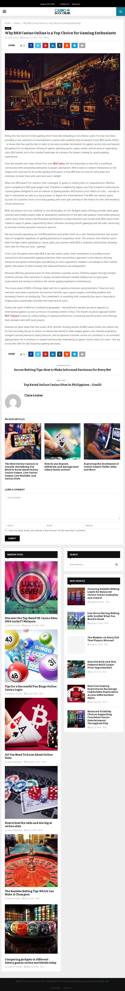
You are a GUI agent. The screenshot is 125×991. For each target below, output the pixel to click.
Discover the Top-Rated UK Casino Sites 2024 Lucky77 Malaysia (31, 620)
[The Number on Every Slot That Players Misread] (76, 645)
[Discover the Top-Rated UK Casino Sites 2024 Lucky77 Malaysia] (31, 587)
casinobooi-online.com (98, 981)
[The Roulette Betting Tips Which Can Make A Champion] (31, 860)
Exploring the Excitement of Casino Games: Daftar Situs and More (101, 467)
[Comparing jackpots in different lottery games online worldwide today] (31, 929)
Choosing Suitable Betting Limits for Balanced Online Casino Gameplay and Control (103, 593)
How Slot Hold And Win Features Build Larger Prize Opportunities (101, 664)
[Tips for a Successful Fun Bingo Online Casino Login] (31, 655)
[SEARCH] (116, 564)
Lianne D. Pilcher (15, 693)
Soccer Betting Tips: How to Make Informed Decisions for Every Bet (62, 370)
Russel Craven (14, 625)
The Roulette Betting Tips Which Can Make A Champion (29, 893)
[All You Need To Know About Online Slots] (31, 724)
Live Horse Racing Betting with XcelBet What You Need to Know (103, 616)
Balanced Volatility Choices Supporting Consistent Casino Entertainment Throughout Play (99, 717)
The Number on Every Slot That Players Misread (103, 639)
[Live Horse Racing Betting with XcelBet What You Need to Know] (76, 620)
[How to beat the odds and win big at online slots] (31, 792)
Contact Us (64, 4)
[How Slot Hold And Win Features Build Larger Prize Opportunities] (76, 669)
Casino (8, 28)
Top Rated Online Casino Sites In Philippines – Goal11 (63, 385)
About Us (76, 4)
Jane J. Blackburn (15, 762)
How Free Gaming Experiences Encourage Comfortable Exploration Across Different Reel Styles (102, 692)
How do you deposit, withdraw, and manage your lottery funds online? (61, 467)
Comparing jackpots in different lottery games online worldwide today (30, 961)
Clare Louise (13, 37)
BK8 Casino (59, 163)
